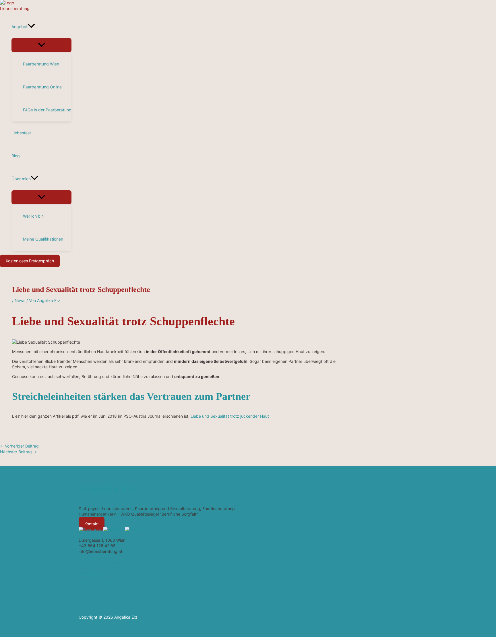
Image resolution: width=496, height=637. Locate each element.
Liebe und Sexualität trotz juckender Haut (230, 416)
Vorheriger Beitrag (19, 446)
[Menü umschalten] (41, 45)
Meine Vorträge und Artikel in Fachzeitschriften (122, 562)
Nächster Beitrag (18, 451)
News (20, 300)
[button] (31, 26)
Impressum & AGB (95, 583)
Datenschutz (90, 573)
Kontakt (91, 523)
